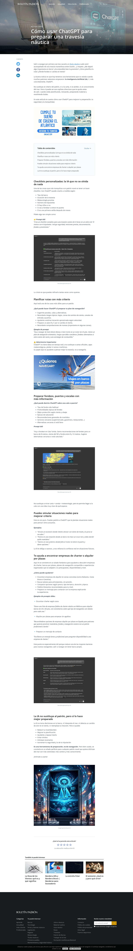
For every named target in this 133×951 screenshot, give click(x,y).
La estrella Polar (73, 876)
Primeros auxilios (33, 940)
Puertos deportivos (84, 933)
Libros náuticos (59, 922)
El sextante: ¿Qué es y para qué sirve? (94, 877)
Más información (75, 948)
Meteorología (32, 935)
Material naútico (59, 925)
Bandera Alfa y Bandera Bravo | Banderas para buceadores (52, 880)
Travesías (57, 933)
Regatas (30, 933)
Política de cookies (84, 925)
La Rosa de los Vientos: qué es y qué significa (32, 878)
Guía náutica (58, 928)
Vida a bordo (20, 928)
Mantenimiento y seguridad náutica (40, 943)
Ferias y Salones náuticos (36, 928)
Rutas (56, 930)
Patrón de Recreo (60, 935)
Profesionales (21, 930)
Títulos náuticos (33, 938)
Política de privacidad (85, 928)
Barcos (30, 922)
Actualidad (37, 27)
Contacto (81, 922)
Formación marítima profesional (65, 940)
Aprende (19, 922)
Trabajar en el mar (60, 938)
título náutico (75, 64)
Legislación (31, 930)
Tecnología (31, 925)
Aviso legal (81, 930)
